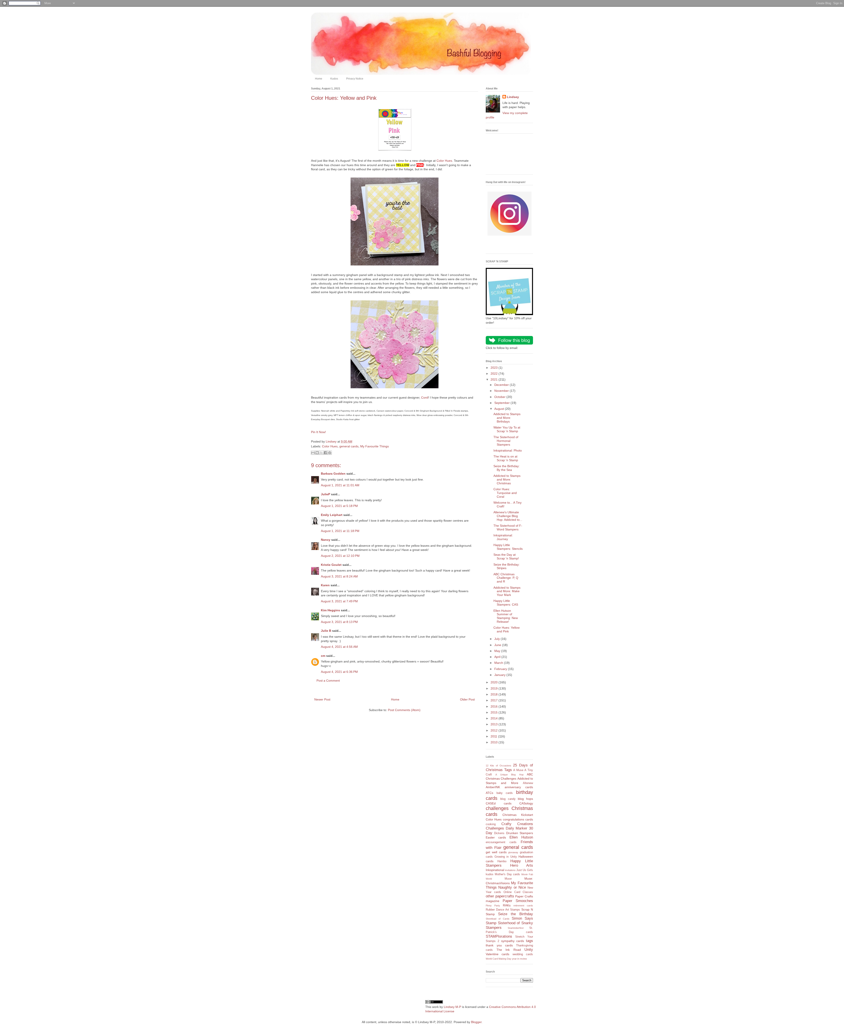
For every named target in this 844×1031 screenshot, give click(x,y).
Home (318, 78)
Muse (508, 878)
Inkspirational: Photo (507, 450)
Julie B (326, 630)
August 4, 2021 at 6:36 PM (339, 671)
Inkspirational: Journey (503, 537)
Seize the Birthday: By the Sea (506, 468)
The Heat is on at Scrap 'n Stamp (505, 458)
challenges (497, 808)
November (502, 390)
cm (323, 655)
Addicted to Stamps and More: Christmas (506, 479)
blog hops (525, 798)
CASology (526, 803)
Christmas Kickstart (517, 815)
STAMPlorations (499, 936)
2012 (494, 730)
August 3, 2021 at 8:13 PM (339, 622)
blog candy (508, 798)
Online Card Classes (518, 892)
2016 (494, 706)
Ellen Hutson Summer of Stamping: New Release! (505, 616)
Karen (325, 585)
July (497, 639)
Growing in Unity (506, 856)
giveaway (513, 852)
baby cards (505, 793)
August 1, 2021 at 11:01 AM (340, 485)
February (501, 669)
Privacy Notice (354, 78)
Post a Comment (328, 680)
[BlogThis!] (317, 452)
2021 (494, 379)
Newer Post (322, 699)
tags (529, 941)
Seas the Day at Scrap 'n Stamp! (506, 556)
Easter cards (496, 837)
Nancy (325, 539)
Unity (528, 950)
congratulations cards (518, 819)
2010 (494, 742)
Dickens (499, 833)
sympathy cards (512, 941)
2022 (494, 373)
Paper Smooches (518, 901)
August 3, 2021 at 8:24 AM (339, 576)
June (498, 645)
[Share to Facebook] (325, 452)
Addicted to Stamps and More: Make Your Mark (506, 591)
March (499, 662)
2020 (494, 682)
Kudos (334, 78)
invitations (510, 870)
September (502, 403)
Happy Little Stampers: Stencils (508, 546)
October (500, 397)
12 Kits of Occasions (498, 765)
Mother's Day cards (507, 874)
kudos (489, 874)
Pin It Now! (318, 432)
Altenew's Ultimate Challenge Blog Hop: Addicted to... (507, 515)
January (500, 675)
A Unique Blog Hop (509, 774)
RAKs (507, 905)
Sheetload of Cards (497, 918)
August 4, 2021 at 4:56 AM (339, 646)
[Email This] (313, 452)
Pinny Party (493, 905)
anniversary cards (519, 787)
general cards (348, 446)
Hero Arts (521, 865)
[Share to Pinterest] (329, 452)
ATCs (489, 793)
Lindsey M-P (452, 1007)
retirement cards (523, 905)
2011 (494, 736)
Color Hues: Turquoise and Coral (505, 492)
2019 (494, 688)
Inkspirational (495, 870)
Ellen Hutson (521, 837)
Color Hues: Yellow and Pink (506, 629)
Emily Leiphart (331, 515)
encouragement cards (501, 842)
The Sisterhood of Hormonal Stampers (505, 440)
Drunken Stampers (519, 833)
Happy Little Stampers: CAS (505, 602)
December (502, 385)
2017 (494, 700)
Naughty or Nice (512, 887)
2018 (494, 694)
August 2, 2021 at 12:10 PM (340, 555)
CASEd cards (498, 803)
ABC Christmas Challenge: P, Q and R (505, 577)
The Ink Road (509, 949)
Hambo (501, 861)
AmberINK (493, 787)
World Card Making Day (498, 958)
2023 (494, 367)
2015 (494, 712)
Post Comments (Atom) (404, 710)
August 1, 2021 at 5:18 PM (339, 506)
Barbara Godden (333, 473)
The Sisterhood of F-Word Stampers (507, 527)
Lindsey (513, 97)
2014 (494, 718)
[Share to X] (321, 452)
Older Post (467, 699)
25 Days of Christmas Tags (509, 767)
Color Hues (444, 160)
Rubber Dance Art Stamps (503, 909)
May (497, 651)
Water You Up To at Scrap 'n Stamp (506, 429)
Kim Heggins (330, 610)
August (499, 408)
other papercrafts (500, 896)
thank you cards (499, 945)
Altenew (528, 783)
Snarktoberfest (516, 928)
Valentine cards (497, 954)
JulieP (325, 494)
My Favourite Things (374, 446)
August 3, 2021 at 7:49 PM (339, 601)
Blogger (476, 1022)
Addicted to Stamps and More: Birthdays (506, 417)
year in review (519, 958)
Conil (424, 397)
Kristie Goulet (331, 564)
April (497, 657)
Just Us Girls (524, 870)
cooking (491, 824)
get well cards (496, 852)
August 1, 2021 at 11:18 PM (340, 531)
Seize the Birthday (515, 914)
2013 (494, 724)
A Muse (518, 770)
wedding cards (523, 954)
